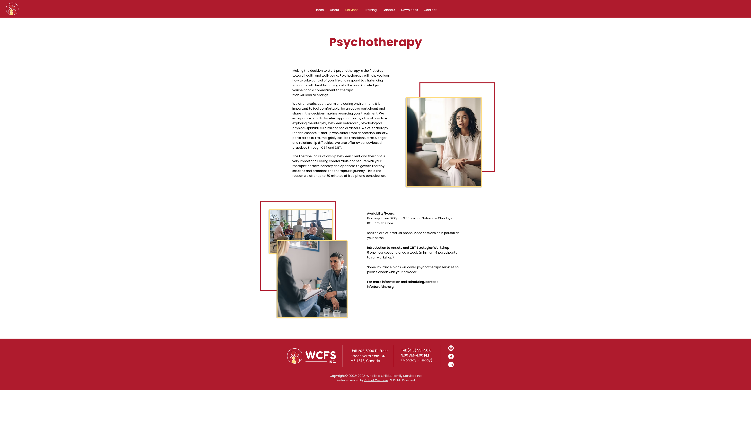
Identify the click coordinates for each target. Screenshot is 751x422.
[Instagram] (451, 348)
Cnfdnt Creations (376, 380)
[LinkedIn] (451, 364)
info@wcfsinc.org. (381, 286)
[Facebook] (451, 356)
